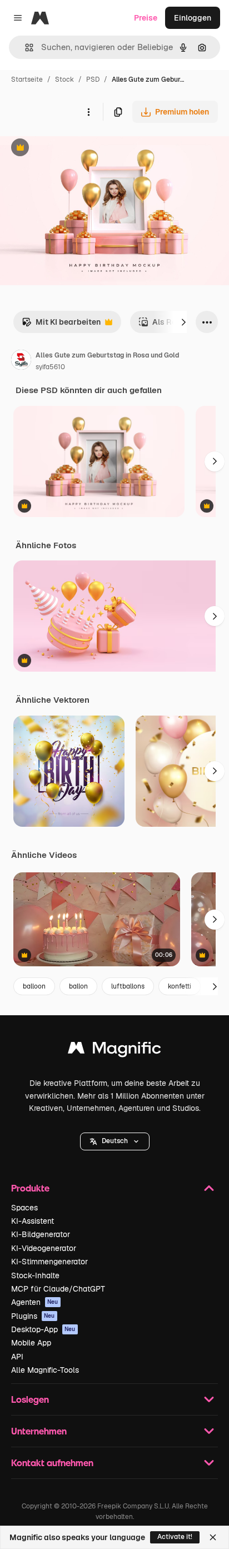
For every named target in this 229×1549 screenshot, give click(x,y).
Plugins (33, 1316)
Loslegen (30, 1399)
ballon (78, 986)
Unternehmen (39, 1431)
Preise (145, 18)
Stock (64, 79)
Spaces (24, 1208)
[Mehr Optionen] (88, 112)
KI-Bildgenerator (40, 1234)
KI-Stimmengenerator (49, 1262)
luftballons (128, 986)
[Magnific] (114, 1050)
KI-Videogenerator (43, 1248)
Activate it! (174, 1536)
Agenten (34, 1302)
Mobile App (31, 1343)
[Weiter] (183, 322)
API (17, 1357)
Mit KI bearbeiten (61, 325)
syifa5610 (50, 367)
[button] (115, 1141)
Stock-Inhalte (35, 1275)
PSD (92, 79)
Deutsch (115, 1140)
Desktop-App (43, 1329)
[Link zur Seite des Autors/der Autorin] (21, 361)
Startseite (27, 79)
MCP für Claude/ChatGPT (58, 1289)
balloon (34, 986)
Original (71, 148)
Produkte (30, 1188)
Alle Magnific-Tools (45, 1370)
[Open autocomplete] (24, 47)
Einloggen (192, 18)
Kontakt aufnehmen (52, 1462)
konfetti (179, 986)
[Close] (213, 1537)
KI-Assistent (32, 1221)
